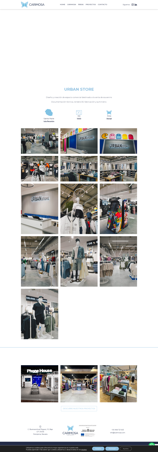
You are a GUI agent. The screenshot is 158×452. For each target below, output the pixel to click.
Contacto (102, 4)
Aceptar (98, 449)
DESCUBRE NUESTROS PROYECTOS (79, 409)
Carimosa (71, 4)
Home (62, 4)
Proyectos (91, 4)
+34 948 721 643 (118, 430)
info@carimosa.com (117, 433)
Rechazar (112, 449)
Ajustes (125, 449)
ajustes (84, 450)
